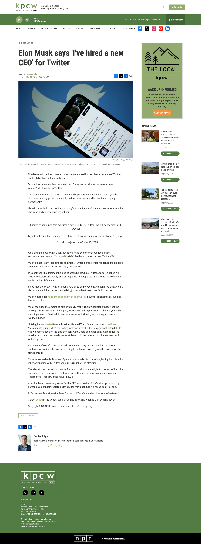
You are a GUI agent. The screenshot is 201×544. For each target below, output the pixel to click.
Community (95, 28)
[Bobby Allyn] (24, 443)
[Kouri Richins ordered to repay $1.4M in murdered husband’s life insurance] (150, 136)
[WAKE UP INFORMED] (162, 63)
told (63, 256)
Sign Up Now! (162, 113)
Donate (178, 7)
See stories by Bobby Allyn (49, 445)
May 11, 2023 (91, 242)
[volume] (27, 20)
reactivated (46, 324)
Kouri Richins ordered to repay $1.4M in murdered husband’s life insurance (170, 137)
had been (112, 324)
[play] (19, 19)
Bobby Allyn (32, 74)
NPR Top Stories (25, 42)
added (39, 399)
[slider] (31, 19)
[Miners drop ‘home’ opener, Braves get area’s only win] (150, 168)
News (19, 28)
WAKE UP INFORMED (162, 89)
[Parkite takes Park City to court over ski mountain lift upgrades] (150, 194)
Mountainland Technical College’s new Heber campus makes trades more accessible (170, 225)
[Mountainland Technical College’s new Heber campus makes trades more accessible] (150, 223)
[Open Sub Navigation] (24, 28)
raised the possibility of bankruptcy (67, 296)
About (79, 28)
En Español (129, 28)
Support (112, 28)
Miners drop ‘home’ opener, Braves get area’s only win (170, 167)
